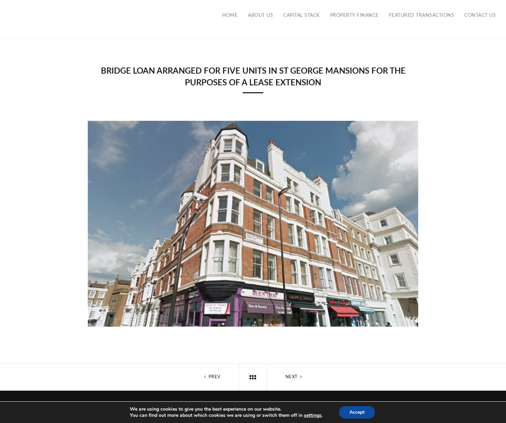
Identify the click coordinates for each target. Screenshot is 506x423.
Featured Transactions (421, 15)
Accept (357, 412)
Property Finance (354, 15)
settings (312, 415)
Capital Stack (301, 15)
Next (292, 377)
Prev (214, 377)
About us (260, 15)
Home (230, 15)
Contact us (480, 15)
